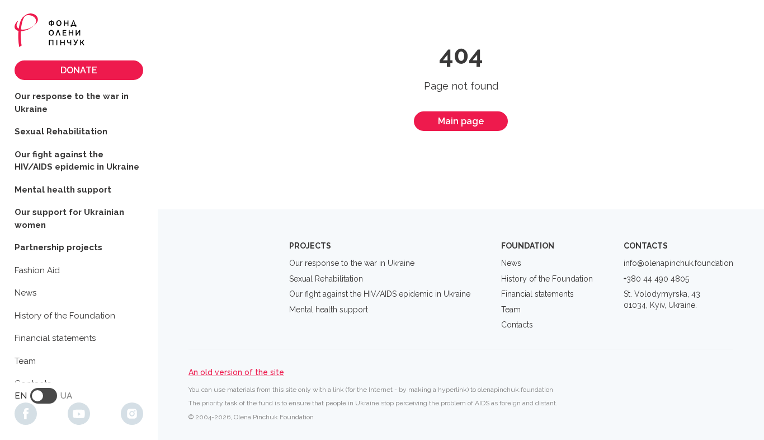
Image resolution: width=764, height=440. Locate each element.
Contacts (517, 324)
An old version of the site (236, 372)
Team (25, 361)
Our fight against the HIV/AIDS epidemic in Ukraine (77, 160)
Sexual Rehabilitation (61, 132)
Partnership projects (58, 247)
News (25, 293)
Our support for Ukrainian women (69, 218)
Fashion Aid (37, 270)
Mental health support (63, 190)
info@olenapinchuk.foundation (678, 263)
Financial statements (55, 338)
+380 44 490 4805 (656, 278)
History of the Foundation (65, 316)
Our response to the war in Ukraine (72, 102)
